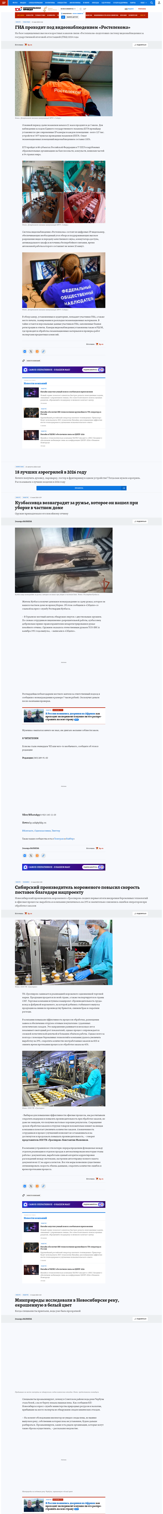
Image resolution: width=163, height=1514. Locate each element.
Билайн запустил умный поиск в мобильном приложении (66, 392)
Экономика (77, 3)
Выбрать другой (73, 19)
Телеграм (60, 838)
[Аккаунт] (159, 3)
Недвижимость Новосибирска (112, 15)
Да (63, 19)
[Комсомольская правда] (28, 9)
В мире (89, 3)
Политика (51, 3)
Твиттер (57, 830)
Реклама (141, 9)
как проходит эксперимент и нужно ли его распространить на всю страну (73, 716)
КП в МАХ (130, 15)
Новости (30, 15)
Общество (64, 3)
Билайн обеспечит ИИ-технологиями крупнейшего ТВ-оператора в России (70, 413)
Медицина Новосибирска (86, 15)
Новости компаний (34, 361)
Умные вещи (27, 22)
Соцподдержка (123, 3)
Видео (24, 3)
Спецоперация (36, 3)
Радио (130, 9)
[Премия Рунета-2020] (49, 9)
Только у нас (41, 15)
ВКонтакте (28, 830)
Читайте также (20, 466)
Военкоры (53, 15)
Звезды (98, 3)
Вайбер (72, 838)
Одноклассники (43, 830)
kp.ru (29, 45)
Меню (4, 3)
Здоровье (109, 3)
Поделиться (141, 45)
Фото (15, 3)
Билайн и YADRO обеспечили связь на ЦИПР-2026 (63, 434)
